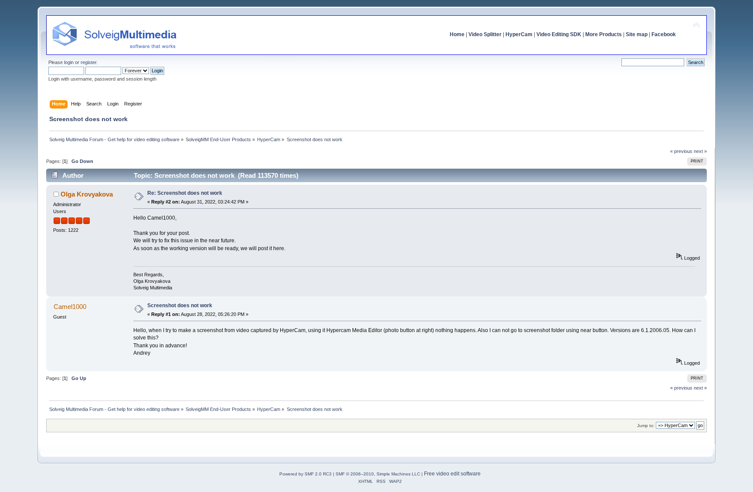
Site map (637, 34)
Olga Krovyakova (87, 194)
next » (700, 151)
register (88, 62)
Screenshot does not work (179, 305)
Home (457, 34)
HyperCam (519, 34)
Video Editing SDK (558, 34)
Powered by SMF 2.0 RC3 (305, 474)
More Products (603, 34)
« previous (681, 151)
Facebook (663, 34)
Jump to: (646, 425)
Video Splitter (485, 34)
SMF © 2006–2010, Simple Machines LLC (378, 474)
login (69, 62)
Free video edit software (452, 474)
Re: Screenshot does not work (184, 193)
